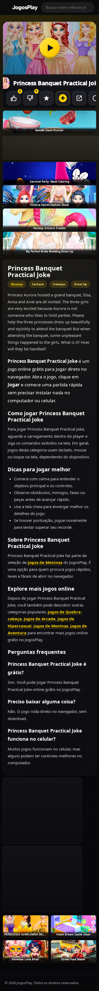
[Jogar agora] (49, 48)
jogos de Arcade (39, 618)
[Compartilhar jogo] (79, 98)
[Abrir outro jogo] (63, 98)
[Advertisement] (42, 810)
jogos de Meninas (45, 562)
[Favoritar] (46, 98)
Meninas (17, 284)
